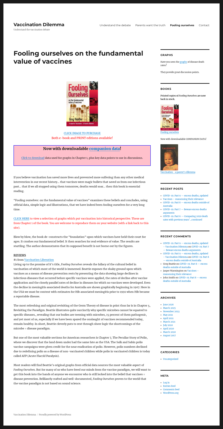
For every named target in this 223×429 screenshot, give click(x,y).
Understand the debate (115, 25)
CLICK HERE (21, 218)
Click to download (32, 157)
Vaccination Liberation (39, 259)
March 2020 (169, 332)
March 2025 (169, 308)
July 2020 (168, 325)
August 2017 (169, 335)
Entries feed (169, 386)
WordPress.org (171, 393)
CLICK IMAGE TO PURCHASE (82, 133)
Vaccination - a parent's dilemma (177, 172)
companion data (104, 148)
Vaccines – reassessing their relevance (183, 199)
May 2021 (168, 315)
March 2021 (169, 321)
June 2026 (168, 304)
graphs (183, 62)
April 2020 (168, 328)
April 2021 (168, 318)
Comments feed (171, 389)
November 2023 (171, 311)
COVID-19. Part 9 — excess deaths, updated (185, 195)
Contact (204, 25)
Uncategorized (170, 359)
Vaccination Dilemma (39, 24)
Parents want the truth (150, 25)
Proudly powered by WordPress (55, 414)
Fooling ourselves (182, 25)
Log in (166, 382)
